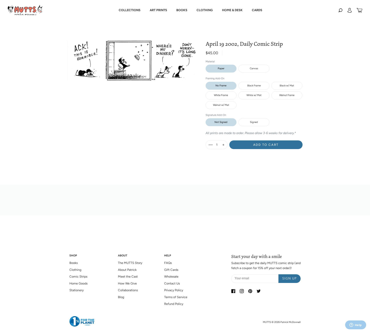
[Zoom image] (133, 57)
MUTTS (267, 322)
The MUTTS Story (130, 263)
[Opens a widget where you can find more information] (355, 325)
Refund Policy (173, 304)
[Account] (349, 10)
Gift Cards (171, 270)
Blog (121, 297)
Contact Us (172, 283)
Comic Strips (78, 276)
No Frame (220, 85)
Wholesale (171, 276)
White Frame (221, 95)
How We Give (127, 283)
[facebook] (233, 291)
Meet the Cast (128, 276)
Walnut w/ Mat (221, 104)
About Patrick (127, 270)
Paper (221, 68)
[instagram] (241, 291)
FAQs (168, 263)
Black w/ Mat (287, 85)
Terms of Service (175, 297)
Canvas (254, 68)
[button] (129, 10)
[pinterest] (250, 291)
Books (73, 263)
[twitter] (258, 291)
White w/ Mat (254, 95)
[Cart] (359, 10)
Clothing (75, 270)
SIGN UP (289, 278)
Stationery (76, 290)
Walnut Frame (286, 95)
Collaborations (128, 290)
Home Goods (78, 283)
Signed (254, 122)
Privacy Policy (173, 290)
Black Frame (254, 85)
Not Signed (220, 122)
